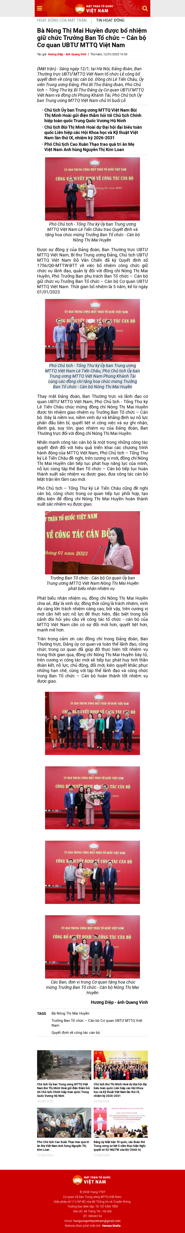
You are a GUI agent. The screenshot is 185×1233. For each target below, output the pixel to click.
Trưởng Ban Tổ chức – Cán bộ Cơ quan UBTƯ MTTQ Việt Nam (97, 1023)
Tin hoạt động (110, 20)
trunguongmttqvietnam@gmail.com (97, 1221)
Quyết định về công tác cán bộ (76, 1032)
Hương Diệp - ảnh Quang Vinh (67, 54)
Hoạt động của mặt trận (61, 20)
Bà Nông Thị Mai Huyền (70, 1013)
